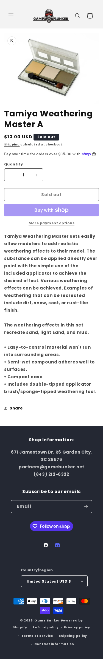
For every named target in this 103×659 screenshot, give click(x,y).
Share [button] (16, 408)
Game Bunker (47, 620)
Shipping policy (73, 636)
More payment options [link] (51, 223)
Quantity (13, 164)
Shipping (12, 144)
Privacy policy (77, 627)
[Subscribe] (86, 506)
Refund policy (45, 627)
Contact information (54, 644)
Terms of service (37, 636)
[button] (11, 16)
